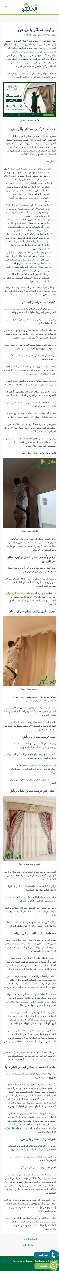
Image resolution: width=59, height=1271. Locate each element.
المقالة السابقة (29, 1239)
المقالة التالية (29, 1245)
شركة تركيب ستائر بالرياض (33, 1145)
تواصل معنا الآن (48, 1218)
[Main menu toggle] (6, 7)
